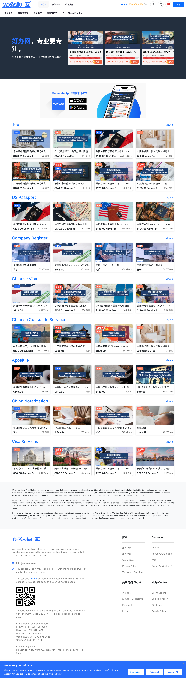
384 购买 (127, 188)
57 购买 (86, 188)
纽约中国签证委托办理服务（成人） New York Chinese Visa (159, 53)
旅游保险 (8, 13)
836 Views (168, 391)
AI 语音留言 (23, 13)
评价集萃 (38, 13)
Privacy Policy (129, 566)
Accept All (173, 672)
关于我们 (126, 592)
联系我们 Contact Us (132, 598)
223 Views (85, 432)
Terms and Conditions (133, 572)
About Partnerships (162, 553)
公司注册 (69, 4)
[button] (170, 48)
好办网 (44, 4)
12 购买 (45, 432)
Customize (135, 672)
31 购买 (169, 156)
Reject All (154, 672)
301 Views (85, 269)
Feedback (127, 605)
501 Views (44, 473)
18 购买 (45, 391)
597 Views (85, 473)
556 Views (168, 228)
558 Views (44, 269)
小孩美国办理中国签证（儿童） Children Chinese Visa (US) (85, 53)
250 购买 (168, 188)
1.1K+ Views (126, 228)
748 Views (127, 432)
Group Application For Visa (165, 566)
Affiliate (156, 547)
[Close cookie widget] (183, 664)
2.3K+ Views (126, 156)
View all (170, 124)
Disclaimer (157, 605)
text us (33, 578)
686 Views (126, 269)
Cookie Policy (55, 673)
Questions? (128, 560)
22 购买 (45, 188)
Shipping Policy (160, 598)
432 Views (168, 432)
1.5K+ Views (43, 350)
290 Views (168, 473)
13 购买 (128, 391)
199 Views (85, 228)
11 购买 (87, 391)
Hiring (125, 611)
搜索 (154, 560)
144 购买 (86, 156)
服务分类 (126, 553)
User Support (159, 592)
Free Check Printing (72, 13)
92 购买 (45, 156)
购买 (98, 61)
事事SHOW (52, 13)
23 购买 (86, 350)
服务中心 (56, 4)
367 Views (168, 269)
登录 (179, 4)
